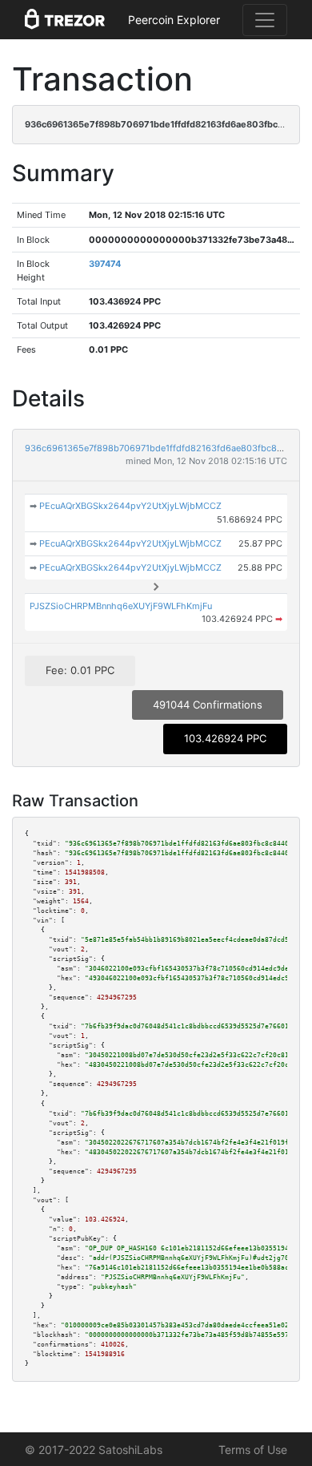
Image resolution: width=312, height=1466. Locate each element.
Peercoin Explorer (174, 19)
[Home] (65, 20)
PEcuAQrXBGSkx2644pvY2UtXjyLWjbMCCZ (130, 505)
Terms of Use (252, 1449)
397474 (105, 263)
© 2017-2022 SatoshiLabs (93, 1449)
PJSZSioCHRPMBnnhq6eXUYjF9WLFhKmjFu (121, 606)
